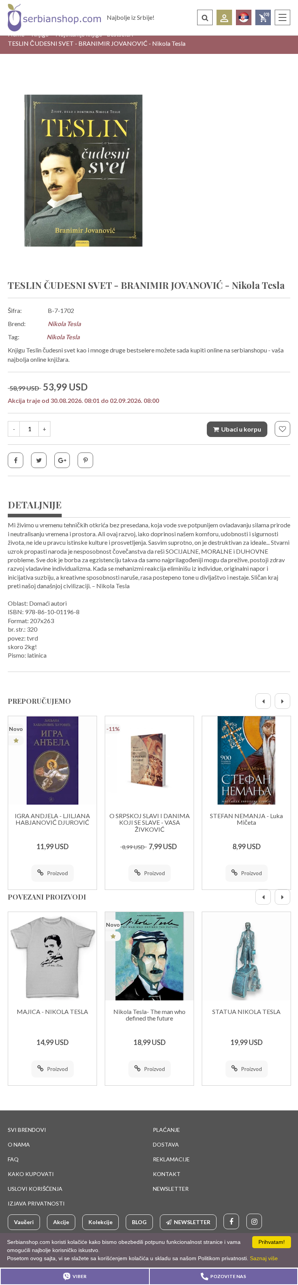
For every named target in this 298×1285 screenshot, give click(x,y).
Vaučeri (24, 1222)
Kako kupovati (31, 1174)
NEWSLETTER (171, 1188)
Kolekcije (100, 1222)
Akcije (61, 1222)
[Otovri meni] (282, 17)
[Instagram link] (254, 1221)
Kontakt (166, 1174)
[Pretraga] (205, 17)
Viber (80, 1276)
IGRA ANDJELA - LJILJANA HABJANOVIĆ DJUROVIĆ (52, 819)
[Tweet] (39, 460)
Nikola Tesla (64, 323)
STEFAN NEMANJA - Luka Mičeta (246, 819)
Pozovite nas (228, 1276)
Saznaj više (264, 1258)
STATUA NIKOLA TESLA (246, 1011)
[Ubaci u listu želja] (282, 429)
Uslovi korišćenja (35, 1188)
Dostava (166, 1144)
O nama (19, 1144)
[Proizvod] (52, 760)
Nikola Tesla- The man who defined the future (149, 1015)
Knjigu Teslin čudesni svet (42, 350)
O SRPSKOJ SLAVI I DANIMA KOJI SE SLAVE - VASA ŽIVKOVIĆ (149, 822)
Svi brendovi (27, 1129)
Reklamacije (171, 1159)
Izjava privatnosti (36, 1203)
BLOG (139, 1222)
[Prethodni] (263, 701)
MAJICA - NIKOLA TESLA (52, 1011)
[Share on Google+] (62, 460)
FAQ (13, 1159)
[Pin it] (85, 460)
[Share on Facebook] (15, 460)
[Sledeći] (282, 701)
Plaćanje (166, 1129)
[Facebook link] (231, 1221)
